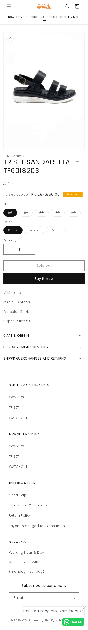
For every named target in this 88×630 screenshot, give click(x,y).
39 (60, 213)
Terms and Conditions (28, 505)
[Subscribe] (74, 597)
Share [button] (13, 183)
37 (28, 213)
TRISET (14, 407)
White (37, 231)
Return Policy (20, 515)
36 (12, 213)
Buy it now (44, 278)
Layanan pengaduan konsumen (37, 526)
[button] (9, 6)
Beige (58, 231)
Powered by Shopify (41, 620)
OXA (25, 620)
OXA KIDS (16, 397)
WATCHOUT (18, 418)
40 (76, 213)
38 (44, 213)
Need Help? (18, 495)
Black (15, 231)
